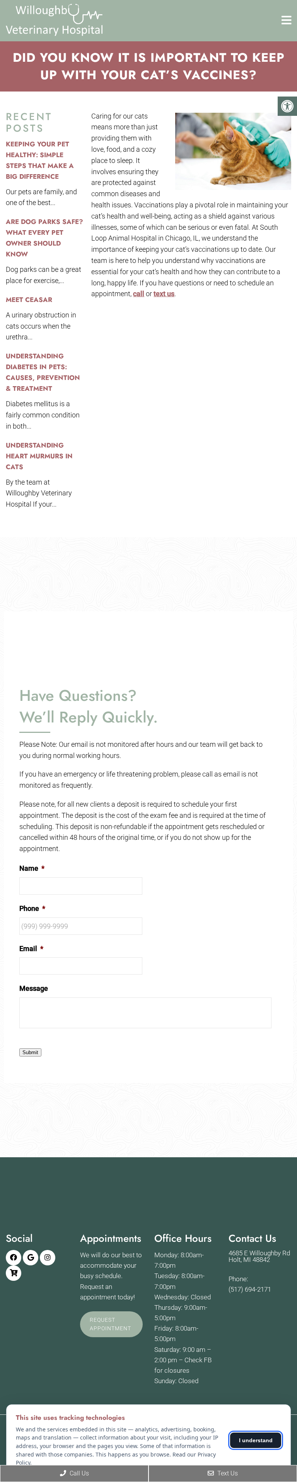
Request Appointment (110, 1324)
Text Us (227, 1473)
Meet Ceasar (29, 299)
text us (164, 294)
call (138, 294)
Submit (30, 1052)
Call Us (78, 1473)
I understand (256, 1440)
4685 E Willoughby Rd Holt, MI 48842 (259, 1256)
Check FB (198, 1360)
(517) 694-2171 (250, 1289)
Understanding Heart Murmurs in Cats (39, 456)
